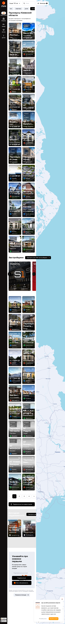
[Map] (50, 312)
